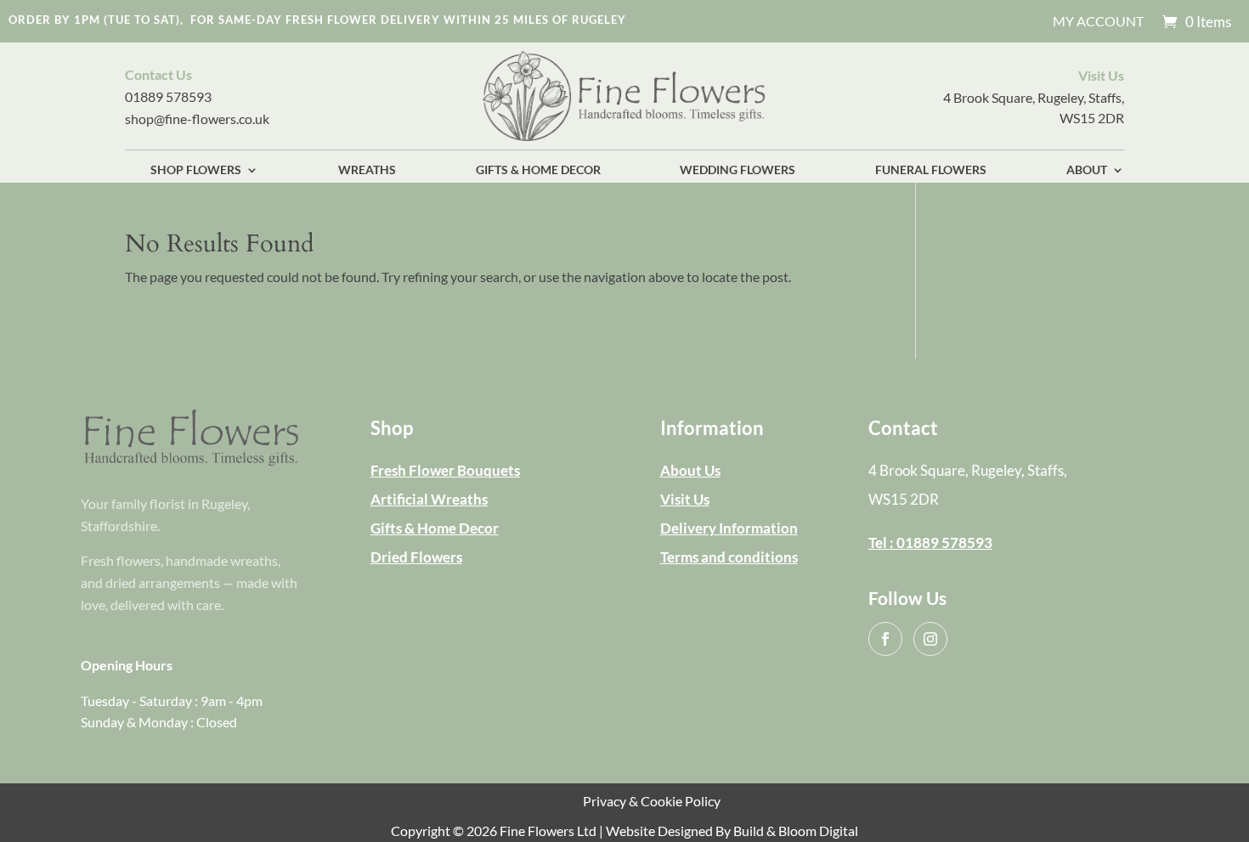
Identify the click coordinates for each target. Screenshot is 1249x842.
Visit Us (684, 499)
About (1086, 170)
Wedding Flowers (737, 170)
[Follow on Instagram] (930, 639)
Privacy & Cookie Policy (652, 801)
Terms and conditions (729, 557)
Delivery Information (729, 528)
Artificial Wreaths (429, 499)
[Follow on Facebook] (885, 639)
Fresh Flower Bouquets (445, 470)
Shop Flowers (195, 170)
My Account (1098, 22)
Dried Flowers (416, 557)
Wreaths (367, 170)
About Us (690, 470)
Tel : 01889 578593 (930, 542)
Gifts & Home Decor (538, 170)
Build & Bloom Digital (795, 830)
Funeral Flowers (930, 170)
